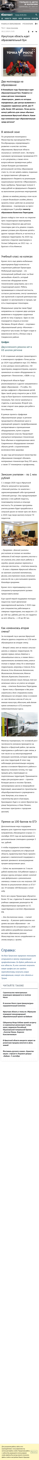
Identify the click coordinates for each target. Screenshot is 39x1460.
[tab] (7, 18)
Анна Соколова (12, 28)
